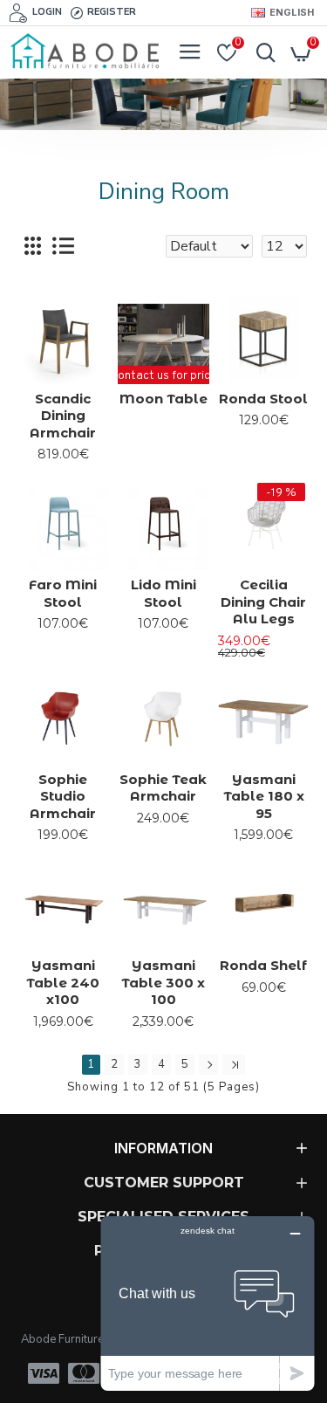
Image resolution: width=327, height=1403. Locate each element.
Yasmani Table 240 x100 (62, 982)
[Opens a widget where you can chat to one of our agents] (207, 1303)
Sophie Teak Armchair (163, 788)
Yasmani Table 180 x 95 (263, 796)
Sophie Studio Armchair (63, 796)
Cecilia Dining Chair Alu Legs (263, 601)
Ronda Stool (263, 398)
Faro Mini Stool (63, 593)
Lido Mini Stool (163, 593)
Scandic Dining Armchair (63, 415)
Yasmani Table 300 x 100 (163, 982)
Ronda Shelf (263, 965)
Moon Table (163, 398)
